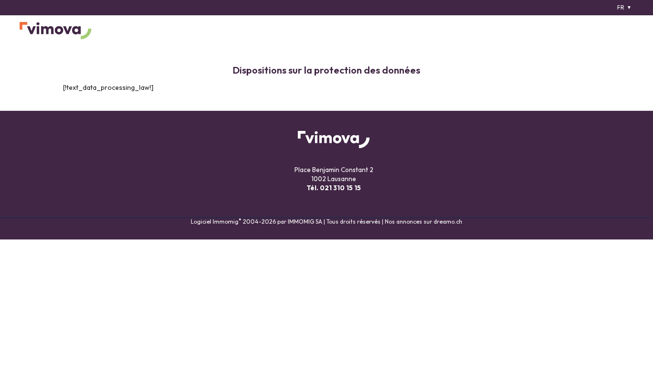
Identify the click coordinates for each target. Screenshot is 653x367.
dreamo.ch (448, 221)
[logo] (55, 30)
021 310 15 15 (340, 188)
